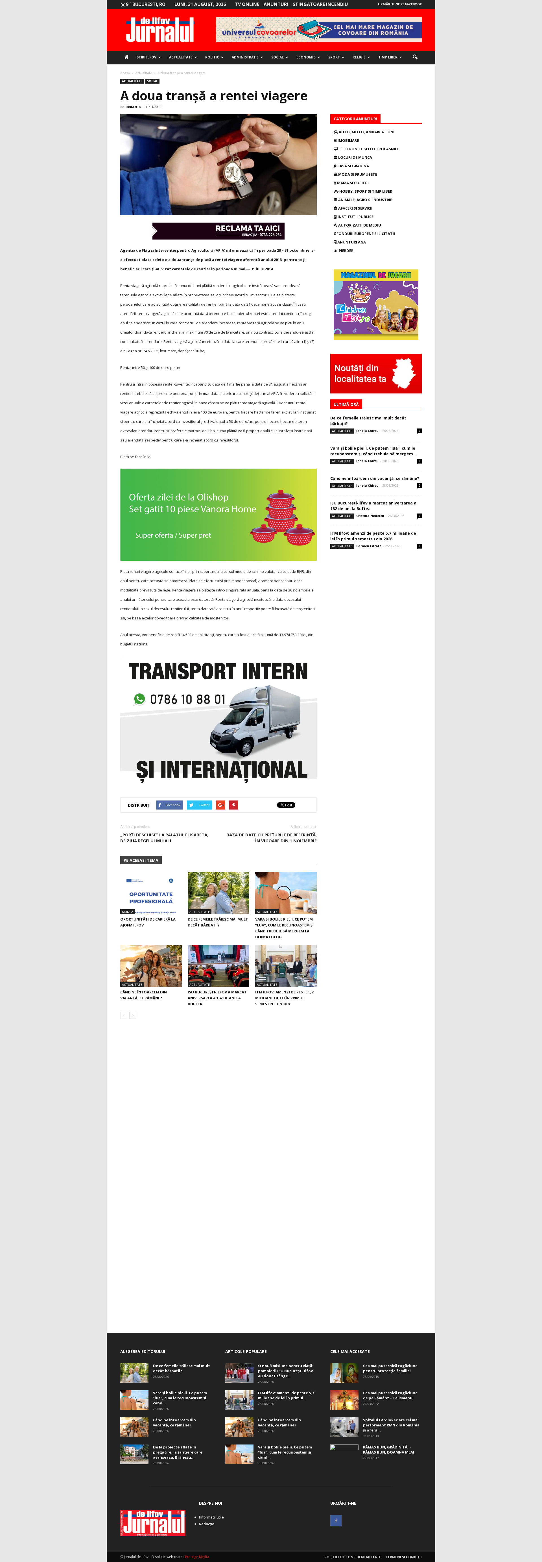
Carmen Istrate (368, 546)
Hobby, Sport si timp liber (365, 191)
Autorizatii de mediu (359, 225)
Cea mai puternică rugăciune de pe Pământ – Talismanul (390, 1395)
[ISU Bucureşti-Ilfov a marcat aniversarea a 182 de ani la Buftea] (218, 966)
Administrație (245, 57)
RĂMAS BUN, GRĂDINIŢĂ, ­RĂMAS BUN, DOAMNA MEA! (388, 1449)
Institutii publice (355, 216)
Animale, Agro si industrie (364, 199)
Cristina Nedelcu (370, 516)
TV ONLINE (247, 4)
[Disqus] (218, 1103)
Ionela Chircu (367, 430)
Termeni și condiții (404, 1557)
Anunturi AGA (351, 242)
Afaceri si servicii (354, 208)
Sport (334, 57)
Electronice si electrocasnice (368, 148)
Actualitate (181, 57)
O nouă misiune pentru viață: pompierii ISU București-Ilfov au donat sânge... (285, 1370)
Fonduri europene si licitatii (365, 233)
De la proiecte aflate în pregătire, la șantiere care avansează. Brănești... (177, 1452)
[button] (415, 57)
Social (277, 57)
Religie (359, 57)
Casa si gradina (352, 165)
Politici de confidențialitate (352, 1557)
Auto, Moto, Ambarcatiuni (366, 131)
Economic (306, 57)
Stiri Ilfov (146, 57)
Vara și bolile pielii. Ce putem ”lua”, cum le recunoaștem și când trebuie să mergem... (373, 450)
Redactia (133, 107)
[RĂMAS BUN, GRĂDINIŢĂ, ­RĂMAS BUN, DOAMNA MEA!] (344, 1454)
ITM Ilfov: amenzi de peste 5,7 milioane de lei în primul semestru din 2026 (284, 997)
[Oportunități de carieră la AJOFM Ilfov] (151, 893)
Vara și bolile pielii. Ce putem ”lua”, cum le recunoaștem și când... (180, 1398)
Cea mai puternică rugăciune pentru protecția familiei (390, 1368)
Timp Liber (387, 57)
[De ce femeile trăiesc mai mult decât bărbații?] (218, 893)
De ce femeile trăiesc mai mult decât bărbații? (181, 1368)
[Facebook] (336, 1520)
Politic (212, 57)
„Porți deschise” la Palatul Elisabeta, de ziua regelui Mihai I (164, 837)
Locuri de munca (354, 157)
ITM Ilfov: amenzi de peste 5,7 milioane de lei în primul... (286, 1395)
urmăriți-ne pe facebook (400, 4)
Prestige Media (197, 1556)
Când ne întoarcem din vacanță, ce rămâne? (374, 478)
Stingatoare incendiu (320, 4)
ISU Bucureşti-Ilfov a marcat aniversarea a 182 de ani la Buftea (217, 997)
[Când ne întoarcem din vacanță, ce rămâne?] (151, 966)
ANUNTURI (276, 4)
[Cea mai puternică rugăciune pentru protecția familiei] (344, 1373)
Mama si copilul (353, 182)
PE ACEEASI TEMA (141, 860)
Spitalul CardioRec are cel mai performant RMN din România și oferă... (391, 1425)
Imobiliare (348, 140)
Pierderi (346, 250)
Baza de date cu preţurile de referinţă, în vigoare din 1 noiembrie (271, 837)
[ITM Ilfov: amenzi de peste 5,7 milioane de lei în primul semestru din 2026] (286, 966)
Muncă (127, 912)
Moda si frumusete (357, 174)
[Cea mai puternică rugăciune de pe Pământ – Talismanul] (344, 1400)
